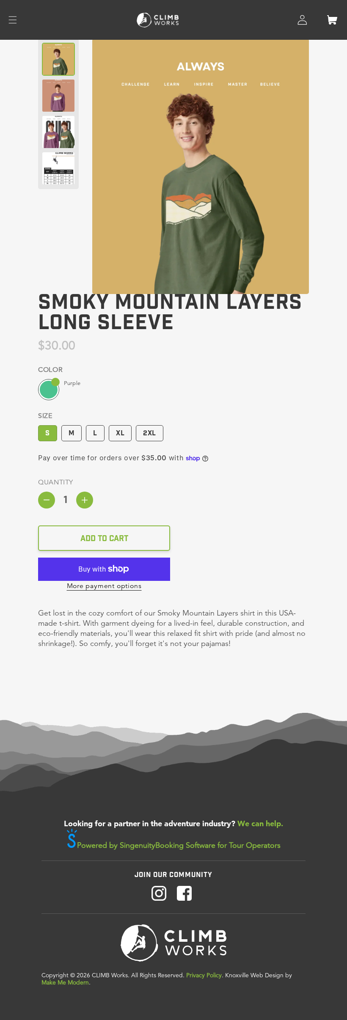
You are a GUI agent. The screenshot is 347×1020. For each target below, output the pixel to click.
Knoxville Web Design (254, 975)
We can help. (260, 823)
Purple (72, 383)
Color (50, 370)
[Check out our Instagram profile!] (158, 894)
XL (120, 432)
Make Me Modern (65, 982)
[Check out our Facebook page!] (184, 894)
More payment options (104, 586)
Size (45, 416)
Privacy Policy (204, 975)
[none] (58, 59)
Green (48, 389)
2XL (149, 432)
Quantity (55, 482)
